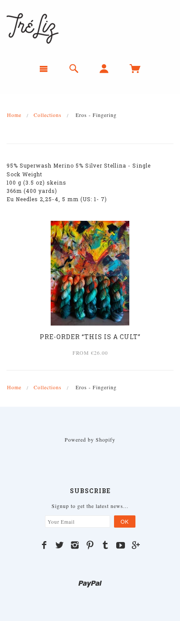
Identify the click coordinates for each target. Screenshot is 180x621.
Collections (48, 114)
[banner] (33, 27)
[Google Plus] (136, 545)
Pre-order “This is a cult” (90, 337)
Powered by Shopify (90, 439)
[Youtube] (120, 545)
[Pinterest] (90, 545)
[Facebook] (44, 545)
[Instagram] (75, 545)
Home (14, 114)
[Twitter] (59, 545)
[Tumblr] (105, 545)
